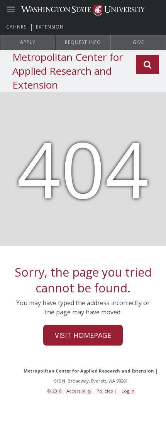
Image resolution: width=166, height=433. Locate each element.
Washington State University (83, 9)
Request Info (83, 42)
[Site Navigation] (19, 9)
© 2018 (54, 391)
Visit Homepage (83, 335)
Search (147, 64)
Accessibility (78, 391)
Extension (50, 26)
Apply (28, 42)
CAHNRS (16, 26)
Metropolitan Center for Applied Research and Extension (67, 71)
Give (138, 42)
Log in (128, 391)
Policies (105, 391)
